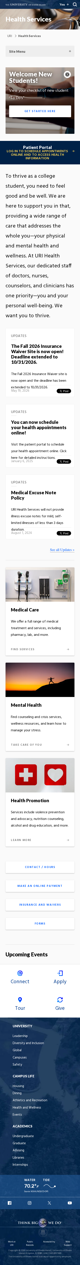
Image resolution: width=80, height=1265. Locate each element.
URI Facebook (10, 1203)
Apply (60, 982)
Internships (20, 1165)
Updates (19, 336)
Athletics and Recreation (30, 1100)
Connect (20, 982)
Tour (20, 1008)
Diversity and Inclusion (28, 1043)
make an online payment (39, 886)
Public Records (30, 1243)
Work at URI (12, 1243)
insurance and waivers (40, 905)
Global (17, 1050)
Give (60, 1008)
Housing (18, 1086)
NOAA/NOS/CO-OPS (39, 1191)
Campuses (20, 1057)
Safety (17, 1064)
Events (17, 1114)
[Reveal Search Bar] (75, 4)
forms (40, 923)
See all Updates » (62, 549)
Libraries (18, 1157)
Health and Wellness (27, 1107)
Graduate (19, 1143)
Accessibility (49, 1242)
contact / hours (40, 867)
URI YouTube (70, 1203)
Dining (17, 1093)
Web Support (68, 1243)
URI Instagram (30, 1203)
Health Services (28, 19)
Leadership (20, 1036)
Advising (18, 1150)
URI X (50, 1203)
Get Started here (40, 111)
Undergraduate (23, 1136)
